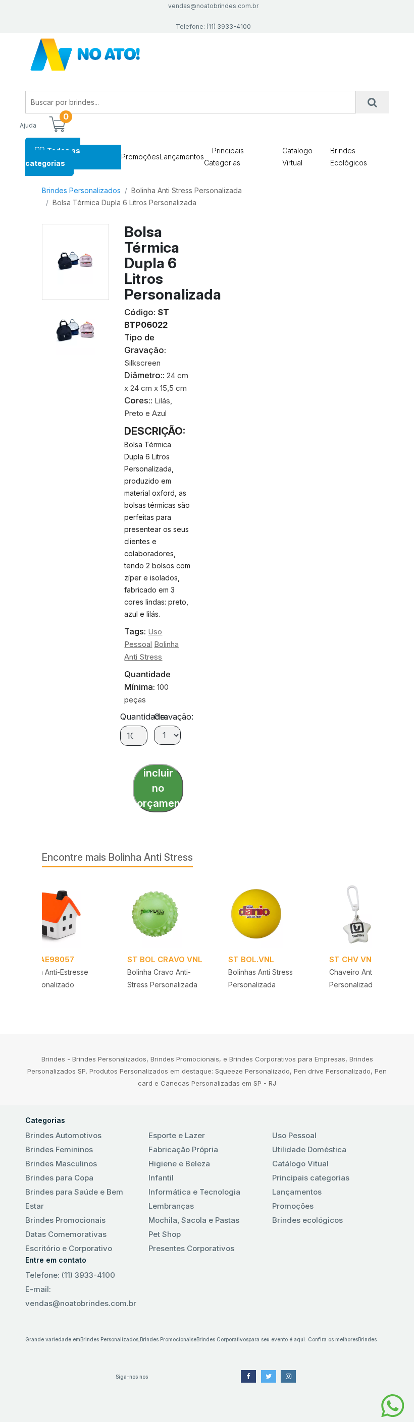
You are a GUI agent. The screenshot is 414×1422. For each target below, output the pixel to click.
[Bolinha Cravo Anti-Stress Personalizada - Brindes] (165, 913)
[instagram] (288, 1376)
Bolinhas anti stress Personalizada (260, 978)
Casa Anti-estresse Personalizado (57, 978)
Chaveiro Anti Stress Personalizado (362, 978)
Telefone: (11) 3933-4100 (70, 1275)
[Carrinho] (57, 125)
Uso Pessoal (294, 1135)
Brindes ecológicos (307, 1220)
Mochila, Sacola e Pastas (193, 1220)
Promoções (140, 156)
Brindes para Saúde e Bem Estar (74, 1199)
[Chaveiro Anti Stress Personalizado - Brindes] (367, 913)
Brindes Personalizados (81, 190)
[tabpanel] (266, 944)
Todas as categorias (52, 156)
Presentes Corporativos (191, 1248)
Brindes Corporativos (222, 1339)
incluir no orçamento (160, 788)
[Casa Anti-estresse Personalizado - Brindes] (64, 913)
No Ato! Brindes (207, 54)
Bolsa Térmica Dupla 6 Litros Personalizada (124, 202)
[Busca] (372, 102)
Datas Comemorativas (66, 1234)
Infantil (161, 1177)
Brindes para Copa (59, 1177)
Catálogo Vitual (300, 1163)
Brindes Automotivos (63, 1135)
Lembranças (171, 1206)
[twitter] (268, 1376)
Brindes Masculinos (61, 1163)
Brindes (367, 1339)
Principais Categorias (224, 156)
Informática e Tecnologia (194, 1192)
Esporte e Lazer (176, 1135)
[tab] (76, 328)
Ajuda (28, 125)
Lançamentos (182, 156)
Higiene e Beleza (179, 1163)
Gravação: (173, 717)
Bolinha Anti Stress (151, 857)
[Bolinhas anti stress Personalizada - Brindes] (266, 913)
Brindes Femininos (59, 1149)
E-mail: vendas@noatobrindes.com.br (80, 1296)
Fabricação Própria (183, 1149)
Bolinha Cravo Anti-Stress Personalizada (162, 978)
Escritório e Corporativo (68, 1248)
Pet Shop (164, 1234)
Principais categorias (310, 1177)
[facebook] (248, 1376)
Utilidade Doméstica (309, 1149)
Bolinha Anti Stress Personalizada (186, 190)
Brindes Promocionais (65, 1220)
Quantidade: (143, 717)
